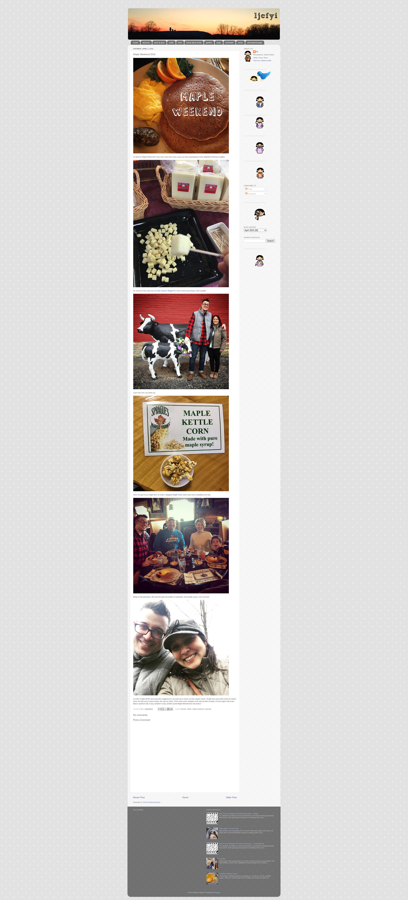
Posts (249, 189)
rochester (229, 43)
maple (189, 709)
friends (183, 709)
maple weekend (198, 709)
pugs (219, 43)
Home (185, 797)
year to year (159, 43)
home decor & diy (193, 43)
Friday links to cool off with (229, 828)
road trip (208, 709)
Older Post (231, 797)
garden (209, 43)
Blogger (217, 892)
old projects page (254, 43)
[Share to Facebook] (168, 709)
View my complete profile (262, 60)
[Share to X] (165, 709)
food (180, 43)
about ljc (146, 43)
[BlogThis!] (162, 709)
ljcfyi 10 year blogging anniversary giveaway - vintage (238, 813)
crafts (171, 43)
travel (240, 43)
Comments (251, 194)
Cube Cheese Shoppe (164, 291)
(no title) (222, 859)
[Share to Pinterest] (171, 709)
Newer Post (139, 797)
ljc (257, 51)
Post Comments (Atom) (151, 802)
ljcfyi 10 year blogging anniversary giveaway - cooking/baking (241, 843)
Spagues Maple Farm (174, 495)
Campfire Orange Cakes (228, 874)
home (135, 43)
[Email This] (159, 709)
